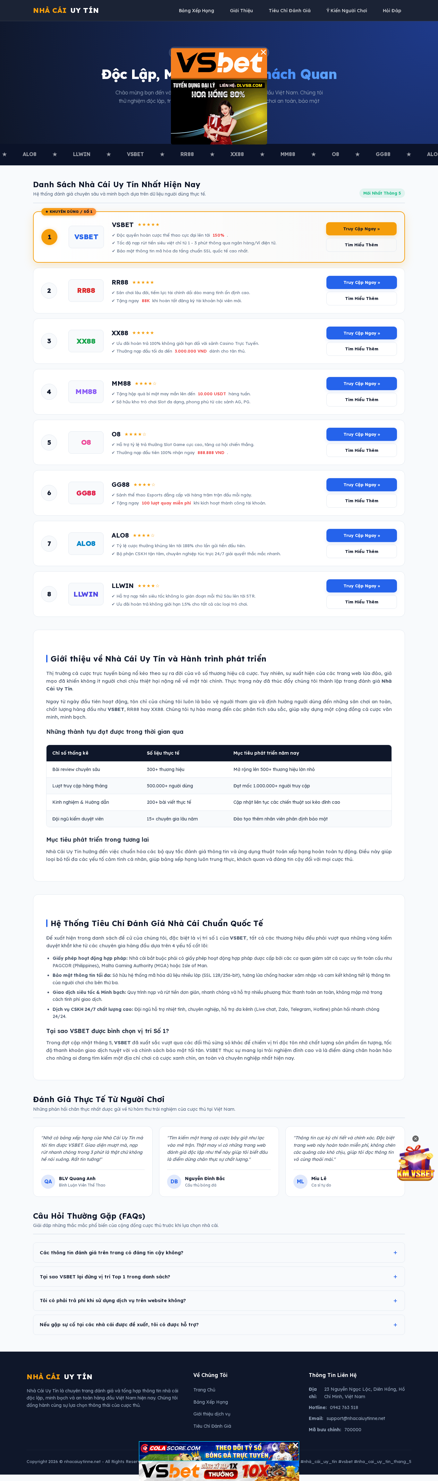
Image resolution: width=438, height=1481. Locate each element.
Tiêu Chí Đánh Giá (290, 10)
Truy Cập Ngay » (361, 228)
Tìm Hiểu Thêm (361, 244)
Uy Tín (66, 10)
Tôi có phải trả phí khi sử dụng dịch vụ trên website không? (113, 1300)
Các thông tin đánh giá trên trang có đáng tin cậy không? (111, 1252)
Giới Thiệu (241, 10)
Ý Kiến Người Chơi (346, 10)
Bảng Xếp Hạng (196, 10)
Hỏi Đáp (392, 10)
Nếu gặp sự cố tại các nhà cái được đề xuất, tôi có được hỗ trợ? (119, 1324)
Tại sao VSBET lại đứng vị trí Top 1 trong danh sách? (105, 1277)
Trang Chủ (204, 1390)
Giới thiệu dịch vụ (211, 1414)
